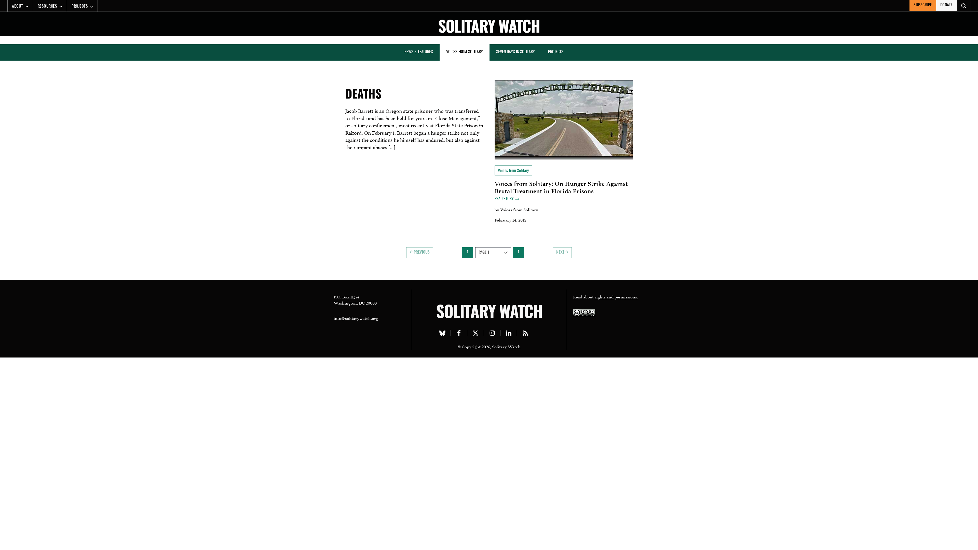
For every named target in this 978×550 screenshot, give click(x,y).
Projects (80, 7)
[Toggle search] (964, 5)
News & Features (418, 52)
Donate (946, 5)
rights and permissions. (616, 296)
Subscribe (923, 5)
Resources (47, 7)
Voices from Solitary (464, 52)
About (17, 7)
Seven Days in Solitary (515, 52)
